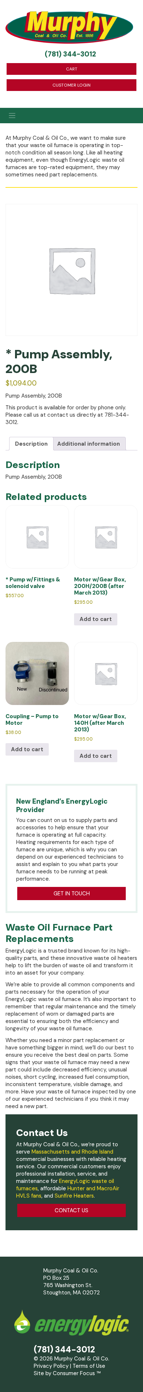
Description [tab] (31, 443)
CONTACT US (71, 1210)
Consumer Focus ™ (77, 1373)
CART (71, 69)
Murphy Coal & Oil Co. (81, 1358)
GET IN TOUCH (72, 893)
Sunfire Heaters (74, 1195)
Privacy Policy (51, 1366)
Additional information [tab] (88, 443)
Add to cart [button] (96, 619)
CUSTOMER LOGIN (71, 85)
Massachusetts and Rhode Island (72, 1151)
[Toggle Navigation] (71, 115)
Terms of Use (89, 1366)
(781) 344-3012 (70, 54)
